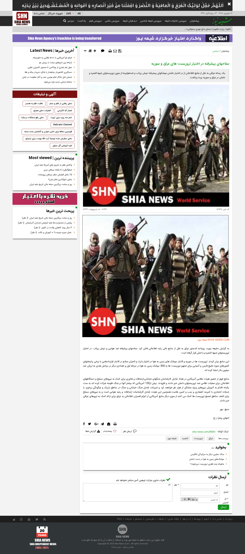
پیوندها (197, 519)
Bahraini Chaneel (62, 124)
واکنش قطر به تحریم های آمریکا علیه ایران (53, 165)
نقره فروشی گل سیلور (62, 146)
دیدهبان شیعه (130, 21)
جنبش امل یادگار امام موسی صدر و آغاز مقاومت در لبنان (47, 77)
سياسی (215, 51)
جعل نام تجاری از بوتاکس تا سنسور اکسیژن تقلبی (50, 67)
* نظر (176, 485)
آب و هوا (186, 519)
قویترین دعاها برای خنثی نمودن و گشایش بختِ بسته (48, 131)
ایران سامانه (116, 547)
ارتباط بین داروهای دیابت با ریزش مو (55, 62)
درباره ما (228, 519)
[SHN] (22, 18)
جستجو (138, 519)
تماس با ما (39, 14)
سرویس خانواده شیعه (175, 21)
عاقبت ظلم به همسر (34, 103)
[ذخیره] (119, 51)
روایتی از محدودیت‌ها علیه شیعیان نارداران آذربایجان (45, 223)
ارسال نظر (127, 432)
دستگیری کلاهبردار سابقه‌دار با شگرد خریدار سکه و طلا (48, 72)
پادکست (81, 21)
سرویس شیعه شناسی (151, 21)
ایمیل (226, 492)
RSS (119, 519)
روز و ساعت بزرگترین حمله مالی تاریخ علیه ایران (51, 184)
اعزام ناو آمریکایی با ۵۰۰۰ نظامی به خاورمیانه (52, 58)
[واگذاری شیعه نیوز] (122, 37)
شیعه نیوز (172, 439)
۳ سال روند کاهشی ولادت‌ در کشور (53, 228)
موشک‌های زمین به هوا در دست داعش (206, 459)
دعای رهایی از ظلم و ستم (61, 103)
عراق (211, 439)
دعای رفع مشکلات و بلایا (33, 117)
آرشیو (206, 519)
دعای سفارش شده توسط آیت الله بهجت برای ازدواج (49, 139)
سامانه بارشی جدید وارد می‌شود (58, 82)
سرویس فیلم (95, 21)
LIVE (68, 13)
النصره (185, 439)
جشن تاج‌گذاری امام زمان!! (60, 179)
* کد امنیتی (225, 501)
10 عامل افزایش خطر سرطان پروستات (55, 175)
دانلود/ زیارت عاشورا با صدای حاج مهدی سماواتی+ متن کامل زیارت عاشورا (198, 29)
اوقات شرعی (173, 519)
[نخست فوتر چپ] (43, 537)
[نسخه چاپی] (110, 51)
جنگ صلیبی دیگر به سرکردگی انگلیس (207, 454)
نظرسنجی (149, 519)
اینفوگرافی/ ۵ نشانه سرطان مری (58, 170)
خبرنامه (128, 519)
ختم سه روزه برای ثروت (61, 117)
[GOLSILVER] (44, 199)
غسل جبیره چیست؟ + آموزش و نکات (51, 232)
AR (79, 13)
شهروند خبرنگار (55, 14)
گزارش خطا (91, 431)
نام (227, 485)
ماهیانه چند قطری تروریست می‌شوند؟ (207, 464)
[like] (112, 431)
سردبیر (71, 21)
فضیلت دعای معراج (42, 110)
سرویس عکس (112, 21)
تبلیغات (161, 519)
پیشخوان (194, 21)
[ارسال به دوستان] (115, 51)
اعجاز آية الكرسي (64, 110)
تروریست (198, 439)
